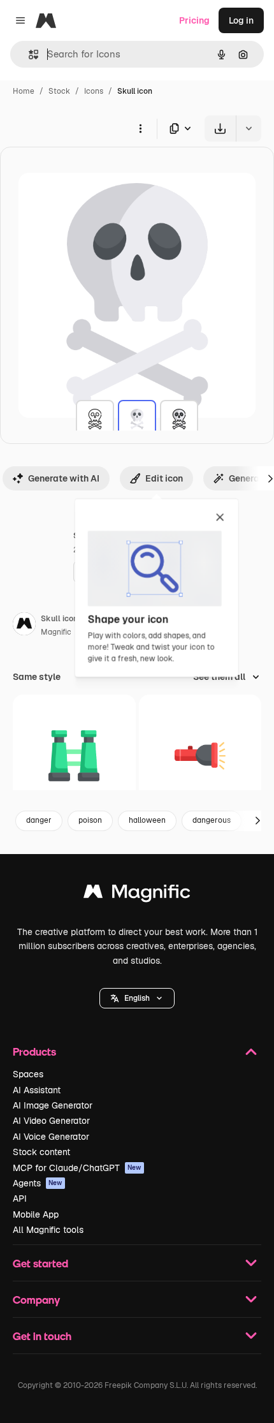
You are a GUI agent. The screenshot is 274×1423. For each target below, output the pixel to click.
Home (23, 91)
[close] (220, 518)
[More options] (140, 128)
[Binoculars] (74, 756)
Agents (37, 1183)
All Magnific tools (48, 1229)
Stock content (41, 1152)
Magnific (56, 632)
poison (90, 820)
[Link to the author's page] (24, 625)
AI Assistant (37, 1090)
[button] (137, 998)
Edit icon (164, 478)
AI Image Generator (52, 1105)
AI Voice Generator (51, 1136)
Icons (93, 91)
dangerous (211, 820)
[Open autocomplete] (28, 54)
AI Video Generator (51, 1120)
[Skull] (95, 419)
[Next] (257, 821)
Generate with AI (63, 478)
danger (39, 820)
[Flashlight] (200, 756)
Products (34, 1051)
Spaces (28, 1074)
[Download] (220, 128)
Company (36, 1299)
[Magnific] (137, 894)
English (137, 998)
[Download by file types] (181, 128)
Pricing (194, 20)
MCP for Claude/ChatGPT (77, 1168)
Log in (241, 20)
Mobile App (36, 1214)
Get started (40, 1263)
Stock (59, 91)
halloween (147, 820)
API (20, 1198)
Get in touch (42, 1336)
